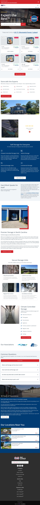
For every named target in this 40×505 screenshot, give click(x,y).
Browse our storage (7, 251)
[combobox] (20, 462)
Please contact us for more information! (9, 2)
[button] (18, 113)
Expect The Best (20, 472)
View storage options (20, 74)
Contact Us (20, 476)
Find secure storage (26, 337)
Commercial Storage (20, 474)
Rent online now (20, 177)
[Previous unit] (22, 51)
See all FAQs (20, 360)
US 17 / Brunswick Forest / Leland (26, 32)
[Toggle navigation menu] (38, 5)
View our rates (5, 417)
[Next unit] (38, 51)
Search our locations (6, 96)
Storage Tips (20, 483)
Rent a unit (37, 7)
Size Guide (20, 485)
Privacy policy (20, 502)
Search (23, 24)
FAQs (20, 481)
